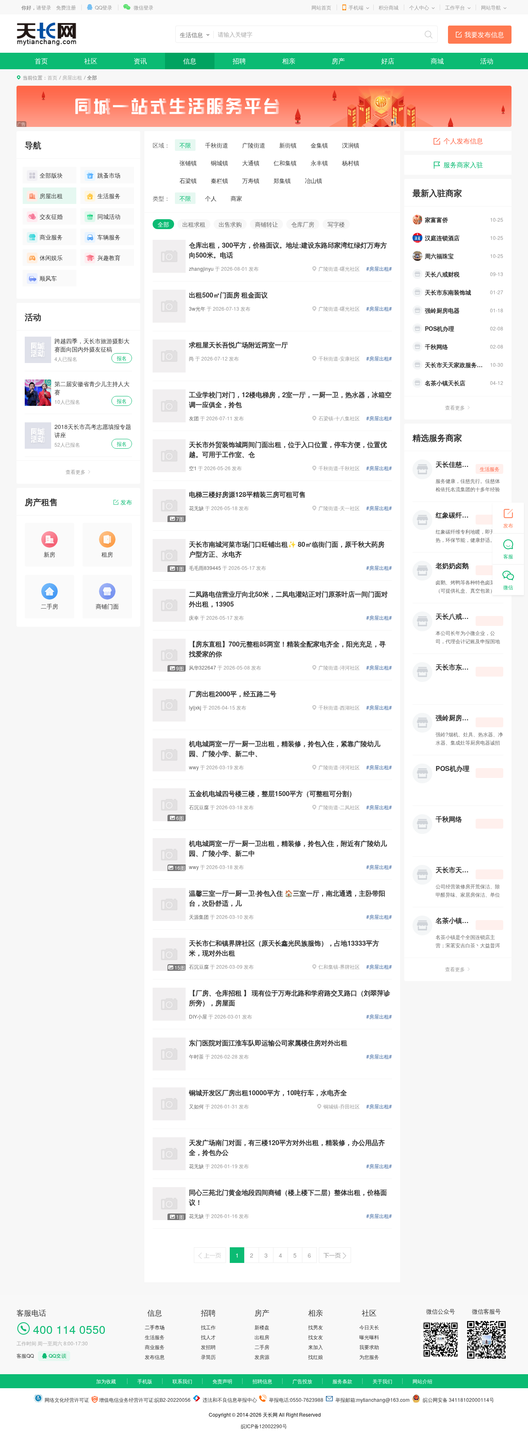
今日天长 (369, 1327)
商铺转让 (266, 224)
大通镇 (250, 163)
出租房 (262, 1336)
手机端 (356, 7)
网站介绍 (422, 1380)
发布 (126, 502)
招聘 (239, 61)
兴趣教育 (108, 257)
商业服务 (51, 237)
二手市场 (155, 1327)
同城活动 (108, 216)
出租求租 (193, 224)
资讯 (140, 61)
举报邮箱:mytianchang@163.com (372, 1399)
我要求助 (369, 1346)
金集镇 (319, 145)
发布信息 (155, 1356)
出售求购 (230, 224)
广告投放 (302, 1380)
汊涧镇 (350, 145)
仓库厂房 (302, 224)
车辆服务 (108, 237)
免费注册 (66, 7)
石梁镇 (188, 180)
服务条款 (342, 1380)
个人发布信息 (463, 140)
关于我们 (382, 1380)
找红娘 (315, 1356)
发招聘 (208, 1346)
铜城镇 (219, 163)
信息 (189, 61)
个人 (211, 198)
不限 (185, 145)
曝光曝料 (369, 1336)
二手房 (262, 1346)
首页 (41, 61)
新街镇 (288, 145)
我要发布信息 (484, 34)
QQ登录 (103, 7)
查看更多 (75, 471)
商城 (437, 61)
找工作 (208, 1327)
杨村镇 (350, 163)
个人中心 (419, 7)
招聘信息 (262, 1380)
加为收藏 (106, 1380)
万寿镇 (250, 180)
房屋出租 (72, 77)
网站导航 (491, 7)
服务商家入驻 (463, 164)
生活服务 (108, 196)
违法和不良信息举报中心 (229, 1399)
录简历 (208, 1356)
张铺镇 (188, 163)
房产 (338, 61)
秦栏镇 (219, 180)
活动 (486, 61)
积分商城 (388, 7)
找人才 (208, 1336)
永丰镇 (319, 163)
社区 (90, 61)
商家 (236, 198)
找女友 (315, 1336)
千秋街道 (216, 145)
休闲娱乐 (51, 257)
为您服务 (369, 1356)
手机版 (144, 1380)
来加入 (315, 1346)
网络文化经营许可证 (66, 1399)
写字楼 (336, 224)
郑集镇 (282, 180)
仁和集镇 (285, 163)
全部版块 (51, 175)
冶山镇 (313, 180)
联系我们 (182, 1380)
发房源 (262, 1356)
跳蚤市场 (108, 175)
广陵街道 (253, 145)
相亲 (288, 61)
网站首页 (321, 7)
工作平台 (455, 7)
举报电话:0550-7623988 (295, 1399)
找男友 (315, 1327)
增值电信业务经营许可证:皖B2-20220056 (144, 1399)
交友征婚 (51, 216)
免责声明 (222, 1380)
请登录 (43, 7)
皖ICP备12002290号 (264, 1425)
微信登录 (143, 7)
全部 (163, 224)
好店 (387, 61)
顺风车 (48, 278)
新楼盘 (262, 1327)
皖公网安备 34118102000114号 (457, 1399)
